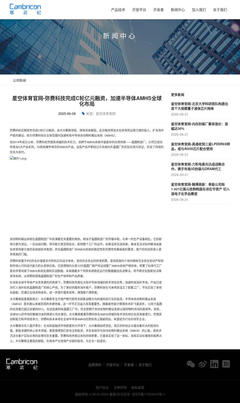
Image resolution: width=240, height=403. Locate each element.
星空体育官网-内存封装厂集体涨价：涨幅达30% (199, 129)
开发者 (158, 9)
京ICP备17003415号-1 (148, 394)
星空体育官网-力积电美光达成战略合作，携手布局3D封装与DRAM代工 (198, 169)
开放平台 (139, 9)
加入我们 (199, 9)
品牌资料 (94, 364)
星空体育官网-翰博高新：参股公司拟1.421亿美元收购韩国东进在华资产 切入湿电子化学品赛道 (200, 192)
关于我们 (220, 9)
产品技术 (118, 9)
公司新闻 (19, 80)
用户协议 (102, 387)
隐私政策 (137, 387)
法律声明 (120, 387)
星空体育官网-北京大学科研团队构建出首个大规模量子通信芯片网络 (199, 108)
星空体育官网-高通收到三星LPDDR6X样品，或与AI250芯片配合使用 (200, 149)
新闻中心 (178, 9)
